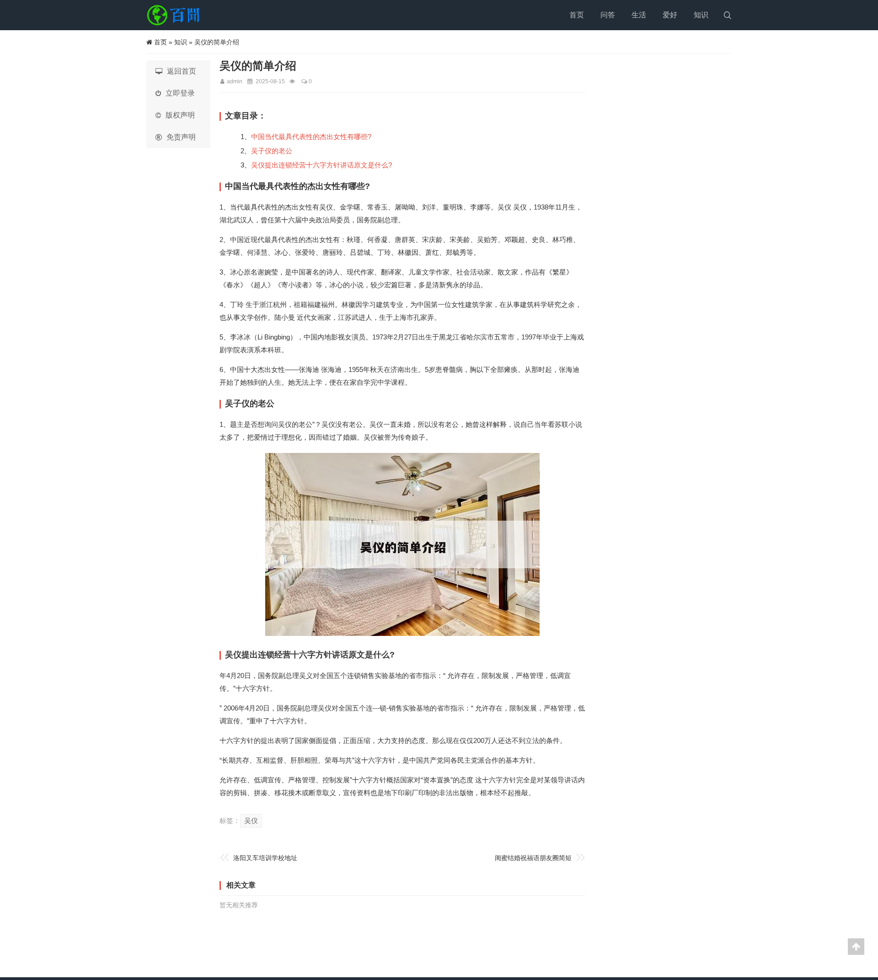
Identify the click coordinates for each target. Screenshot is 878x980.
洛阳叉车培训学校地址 (265, 858)
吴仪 (251, 820)
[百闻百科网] (176, 15)
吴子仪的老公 (271, 151)
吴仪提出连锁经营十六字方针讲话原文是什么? (321, 165)
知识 (701, 15)
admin (234, 81)
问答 (607, 15)
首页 (576, 15)
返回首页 (181, 71)
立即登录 (180, 93)
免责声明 (181, 137)
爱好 (670, 15)
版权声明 (180, 115)
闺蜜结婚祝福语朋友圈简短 (533, 858)
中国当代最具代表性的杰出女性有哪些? (311, 136)
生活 (639, 15)
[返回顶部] (856, 946)
